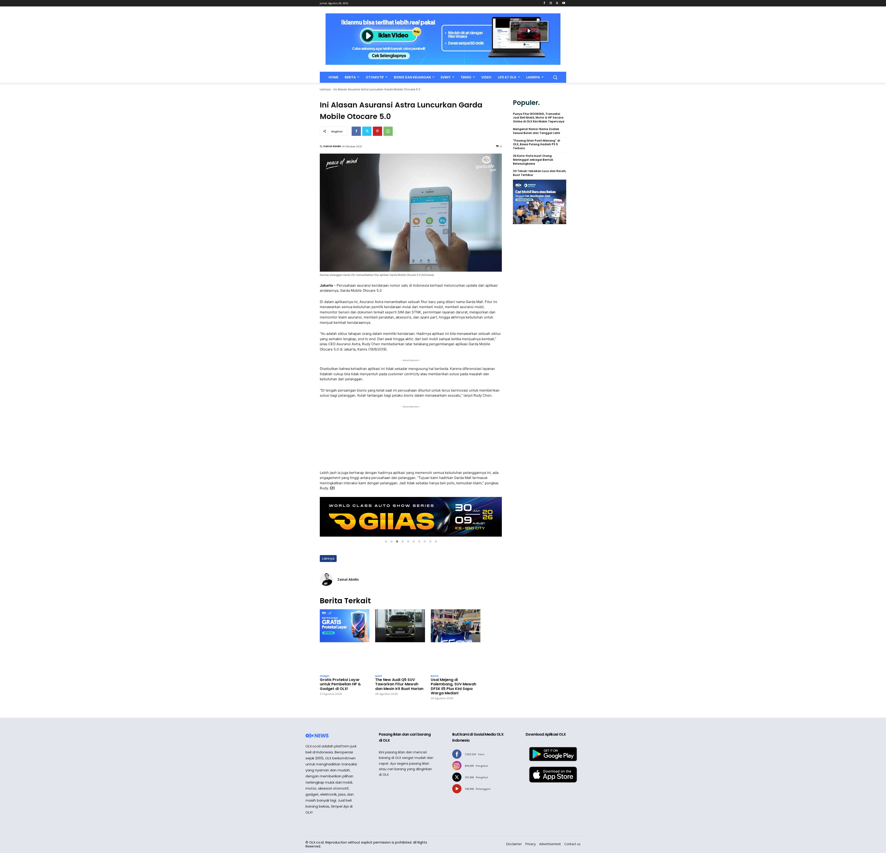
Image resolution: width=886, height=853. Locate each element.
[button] (555, 77)
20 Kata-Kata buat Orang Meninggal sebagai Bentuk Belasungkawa (533, 160)
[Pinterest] (377, 131)
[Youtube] (563, 3)
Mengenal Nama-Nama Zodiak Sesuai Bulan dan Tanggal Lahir (536, 131)
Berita (434, 676)
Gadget (324, 676)
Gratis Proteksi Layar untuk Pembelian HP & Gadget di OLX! (340, 684)
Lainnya (325, 89)
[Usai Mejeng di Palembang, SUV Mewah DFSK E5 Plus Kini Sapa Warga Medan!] (455, 640)
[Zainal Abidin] (326, 579)
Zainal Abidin (332, 146)
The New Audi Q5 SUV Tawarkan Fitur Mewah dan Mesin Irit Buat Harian (399, 684)
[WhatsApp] (388, 131)
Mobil (378, 676)
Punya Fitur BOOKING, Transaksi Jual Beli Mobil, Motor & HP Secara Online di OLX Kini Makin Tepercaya (538, 118)
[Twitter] (557, 3)
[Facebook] (544, 3)
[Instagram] (551, 3)
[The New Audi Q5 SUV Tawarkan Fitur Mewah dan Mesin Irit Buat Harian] (400, 640)
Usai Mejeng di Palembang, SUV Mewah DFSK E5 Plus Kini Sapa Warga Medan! (453, 686)
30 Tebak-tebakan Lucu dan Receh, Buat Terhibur (539, 173)
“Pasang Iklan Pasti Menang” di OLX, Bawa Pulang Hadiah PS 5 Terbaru (536, 144)
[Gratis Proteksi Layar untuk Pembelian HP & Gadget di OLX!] (344, 640)
